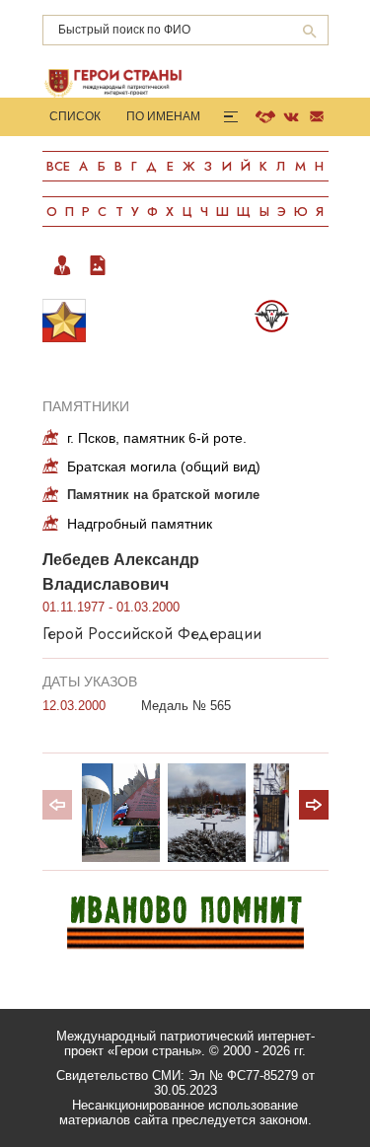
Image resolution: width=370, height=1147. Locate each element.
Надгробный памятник (139, 524)
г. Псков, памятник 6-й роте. (157, 438)
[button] (314, 805)
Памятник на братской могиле (163, 494)
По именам (163, 116)
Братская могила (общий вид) (163, 466)
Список (75, 116)
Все (58, 166)
